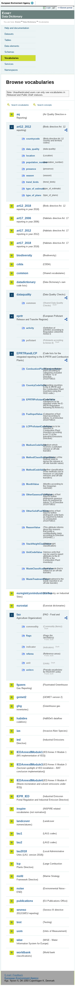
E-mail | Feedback (14, 975)
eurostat (22, 605)
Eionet (18, 22)
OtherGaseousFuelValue (34, 494)
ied (19, 739)
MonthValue (32, 484)
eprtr (20, 315)
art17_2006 (24, 218)
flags (28, 635)
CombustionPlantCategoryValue (34, 369)
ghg (19, 706)
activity (30, 328)
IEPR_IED (23, 796)
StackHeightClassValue (34, 544)
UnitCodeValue (34, 552)
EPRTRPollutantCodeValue (34, 399)
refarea (29, 654)
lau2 (19, 842)
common (22, 273)
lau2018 (22, 851)
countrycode (33, 138)
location (30, 155)
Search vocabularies (20, 105)
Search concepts (44, 105)
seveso (21, 909)
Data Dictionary (29, 22)
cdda (20, 264)
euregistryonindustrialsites (29, 593)
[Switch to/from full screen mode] (54, 8)
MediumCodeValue (34, 445)
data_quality (32, 149)
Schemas (9, 52)
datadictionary (26, 282)
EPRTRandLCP (27, 353)
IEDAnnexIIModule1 (29, 752)
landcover (23, 821)
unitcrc (30, 670)
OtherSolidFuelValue (34, 511)
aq (18, 114)
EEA (19, 3)
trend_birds (32, 182)
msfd (20, 876)
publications (25, 900)
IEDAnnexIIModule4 (29, 780)
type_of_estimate (34, 188)
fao (19, 614)
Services (9, 64)
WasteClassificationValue (34, 568)
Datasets (9, 34)
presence (31, 169)
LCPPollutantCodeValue (34, 426)
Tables (8, 40)
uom (19, 931)
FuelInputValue (34, 414)
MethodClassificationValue (34, 457)
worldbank (24, 952)
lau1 (19, 833)
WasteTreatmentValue (34, 579)
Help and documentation (17, 28)
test (19, 922)
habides (22, 718)
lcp (19, 863)
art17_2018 (24, 242)
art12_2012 (24, 126)
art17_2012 (24, 230)
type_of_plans (33, 195)
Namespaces (11, 70)
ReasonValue (33, 527)
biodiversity (24, 255)
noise (20, 888)
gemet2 (21, 697)
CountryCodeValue (34, 385)
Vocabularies (11, 58)
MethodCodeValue (34, 469)
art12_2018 (24, 205)
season (30, 175)
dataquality (24, 294)
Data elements (12, 46)
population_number (34, 162)
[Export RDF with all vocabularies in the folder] (66, 131)
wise (19, 940)
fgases (21, 684)
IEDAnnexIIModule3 (29, 764)
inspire (21, 808)
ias (18, 730)
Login (48, 8)
